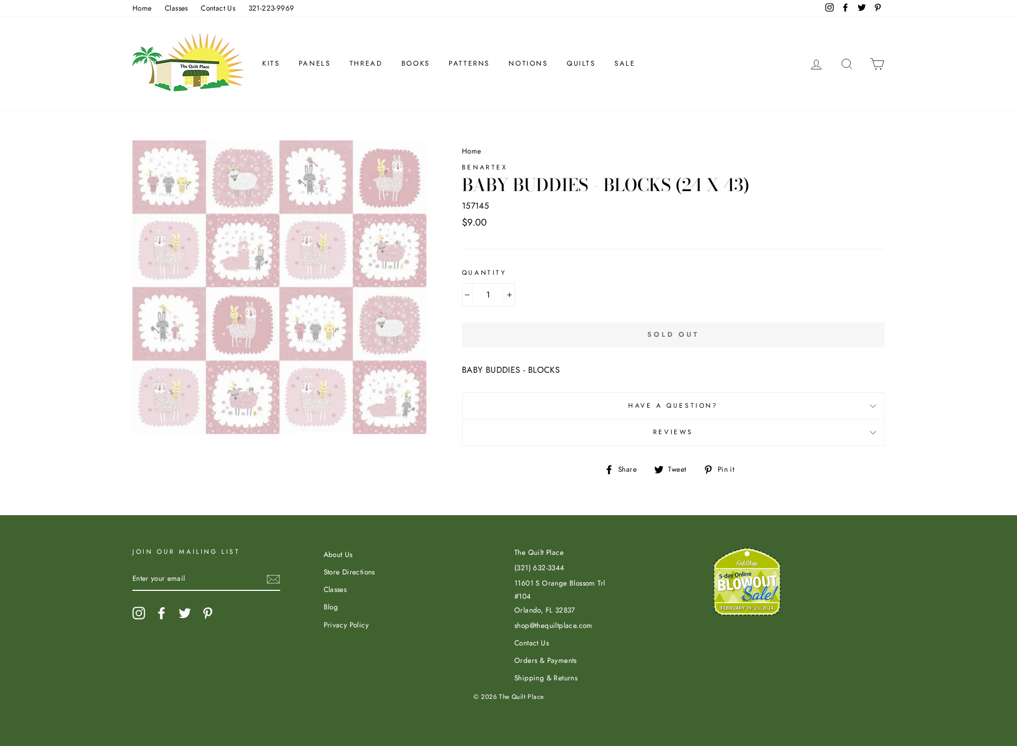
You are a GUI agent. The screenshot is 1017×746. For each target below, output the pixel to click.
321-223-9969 (271, 8)
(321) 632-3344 (539, 567)
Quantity (484, 272)
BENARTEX (485, 167)
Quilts (581, 63)
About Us (338, 554)
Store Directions (349, 572)
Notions (528, 63)
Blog (331, 606)
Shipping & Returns (545, 677)
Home (142, 8)
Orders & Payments (545, 660)
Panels (315, 63)
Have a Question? (673, 405)
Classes (176, 8)
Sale (624, 63)
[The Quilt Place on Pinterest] (207, 613)
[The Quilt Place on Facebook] (161, 613)
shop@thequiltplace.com (553, 625)
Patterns (469, 63)
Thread (366, 63)
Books (416, 63)
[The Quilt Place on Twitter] (185, 613)
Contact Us (218, 8)
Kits (271, 63)
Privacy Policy (346, 624)
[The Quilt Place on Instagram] (138, 613)
